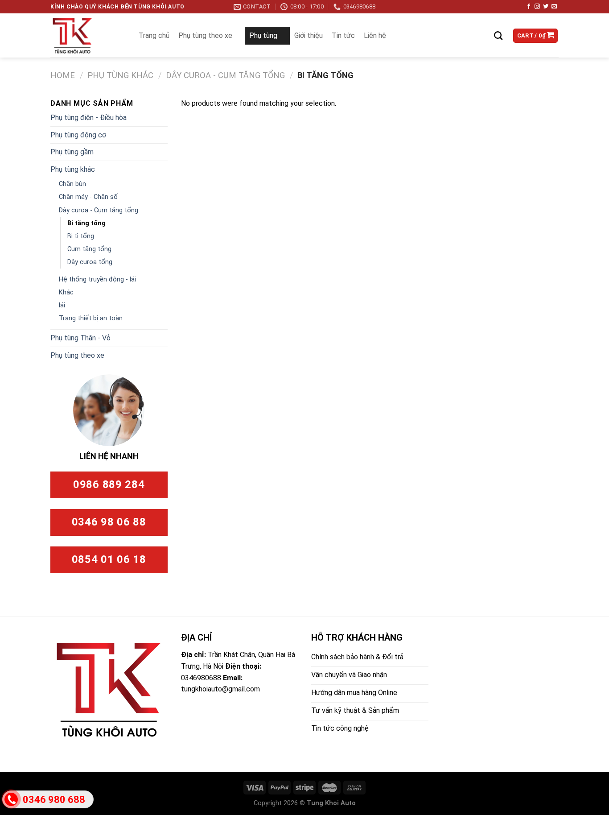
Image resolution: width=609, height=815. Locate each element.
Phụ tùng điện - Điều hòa (88, 117)
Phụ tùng (263, 35)
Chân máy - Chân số (88, 197)
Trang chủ (154, 35)
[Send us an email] (554, 7)
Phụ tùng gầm (72, 152)
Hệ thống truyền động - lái (97, 279)
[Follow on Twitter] (545, 7)
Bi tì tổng (80, 236)
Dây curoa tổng (89, 262)
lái (62, 305)
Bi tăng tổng (86, 223)
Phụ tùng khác (120, 75)
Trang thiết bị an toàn (91, 318)
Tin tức (343, 35)
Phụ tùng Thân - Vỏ (80, 338)
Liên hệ (375, 35)
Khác (66, 292)
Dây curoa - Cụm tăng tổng (225, 75)
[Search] (498, 35)
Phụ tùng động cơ (78, 135)
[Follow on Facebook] (528, 7)
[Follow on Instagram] (537, 7)
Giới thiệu (308, 35)
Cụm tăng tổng (89, 249)
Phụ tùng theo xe (205, 35)
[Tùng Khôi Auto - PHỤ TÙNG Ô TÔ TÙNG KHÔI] (85, 35)
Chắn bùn (72, 184)
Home (62, 75)
